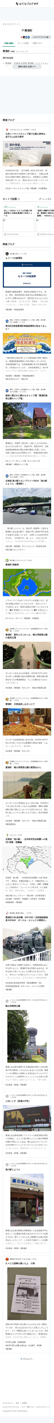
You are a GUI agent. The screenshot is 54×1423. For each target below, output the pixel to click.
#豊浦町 (33, 188)
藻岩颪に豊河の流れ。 (17, 913)
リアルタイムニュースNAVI (19, 130)
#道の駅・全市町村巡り (36, 895)
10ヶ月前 (23, 392)
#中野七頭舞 (11, 1342)
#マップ (19, 618)
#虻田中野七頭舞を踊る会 (16, 1345)
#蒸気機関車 (32, 983)
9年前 (29, 913)
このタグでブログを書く (41, 37)
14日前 (33, 130)
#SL (40, 983)
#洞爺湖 (35, 618)
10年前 (13, 1002)
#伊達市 (33, 899)
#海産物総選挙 (28, 376)
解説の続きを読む (25, 66)
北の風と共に (14, 254)
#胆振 (16, 1085)
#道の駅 (9, 546)
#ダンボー (26, 688)
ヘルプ (22, 1400)
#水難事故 (43, 188)
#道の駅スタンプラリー (15, 550)
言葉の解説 (9, 43)
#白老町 (9, 899)
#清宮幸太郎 (41, 546)
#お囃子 (31, 1345)
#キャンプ (10, 461)
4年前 (30, 560)
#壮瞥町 (42, 899)
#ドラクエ (10, 618)
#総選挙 (9, 376)
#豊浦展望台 (11, 824)
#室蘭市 (25, 899)
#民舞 (39, 1345)
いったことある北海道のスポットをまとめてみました (28, 1000)
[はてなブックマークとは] (19, 198)
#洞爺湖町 (10, 902)
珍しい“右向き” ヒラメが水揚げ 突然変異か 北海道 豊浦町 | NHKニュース (18, 213)
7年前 (20, 835)
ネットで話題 (23, 43)
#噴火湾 (24, 379)
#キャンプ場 (21, 461)
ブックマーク (10, 207)
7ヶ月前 (24, 254)
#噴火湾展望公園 (39, 688)
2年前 (22, 477)
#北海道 (9, 688)
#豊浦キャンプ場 (21, 464)
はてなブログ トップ (12, 24)
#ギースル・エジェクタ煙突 (32, 986)
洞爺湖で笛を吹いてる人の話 (20, 1259)
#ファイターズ (28, 546)
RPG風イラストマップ (18, 560)
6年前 (17, 631)
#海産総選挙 (19, 309)
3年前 (34, 1259)
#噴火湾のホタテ (13, 379)
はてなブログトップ (43, 1400)
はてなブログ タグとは (11, 1400)
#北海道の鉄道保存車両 (15, 983)
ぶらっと (13, 835)
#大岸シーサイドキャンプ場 (17, 188)
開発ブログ (31, 1400)
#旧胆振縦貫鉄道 (13, 986)
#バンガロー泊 (34, 461)
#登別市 (17, 899)
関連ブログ (37, 43)
